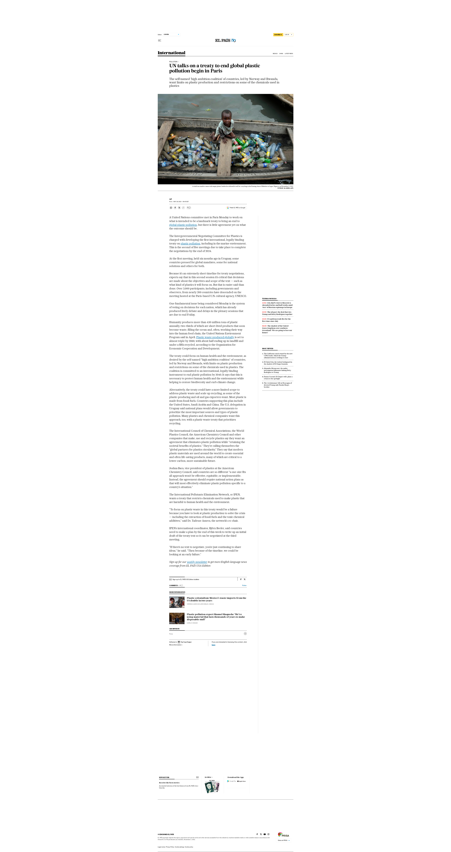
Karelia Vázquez (192, 623)
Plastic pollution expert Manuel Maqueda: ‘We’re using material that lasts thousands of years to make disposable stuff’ (216, 617)
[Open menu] (159, 40)
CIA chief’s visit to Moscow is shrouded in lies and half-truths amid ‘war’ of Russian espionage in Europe (277, 305)
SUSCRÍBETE (278, 34)
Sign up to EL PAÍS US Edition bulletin (186, 579)
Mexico (275, 53)
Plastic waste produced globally (215, 337)
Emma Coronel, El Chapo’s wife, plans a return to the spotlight (278, 378)
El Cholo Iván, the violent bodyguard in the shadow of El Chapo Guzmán (278, 363)
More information (175, 645)
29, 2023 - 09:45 (181, 201)
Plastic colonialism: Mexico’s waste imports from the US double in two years (216, 599)
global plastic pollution (183, 224)
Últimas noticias (269, 298)
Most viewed (267, 348)
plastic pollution (190, 243)
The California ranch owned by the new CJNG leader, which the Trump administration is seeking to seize (278, 356)
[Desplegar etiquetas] (245, 633)
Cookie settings (179, 847)
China (281, 53)
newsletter (164, 777)
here (213, 645)
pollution (173, 62)
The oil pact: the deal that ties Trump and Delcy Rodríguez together (277, 313)
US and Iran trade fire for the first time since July (276, 320)
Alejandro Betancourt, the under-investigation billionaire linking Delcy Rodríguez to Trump (277, 370)
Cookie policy (189, 847)
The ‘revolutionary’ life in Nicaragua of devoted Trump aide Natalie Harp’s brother (278, 385)
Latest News (289, 53)
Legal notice (161, 847)
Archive (208, 777)
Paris (171, 634)
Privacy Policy (170, 847)
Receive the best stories (169, 783)
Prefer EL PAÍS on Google (237, 208)
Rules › (244, 585)
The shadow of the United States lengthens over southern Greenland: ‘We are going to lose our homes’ (277, 329)
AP (170, 199)
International (171, 53)
